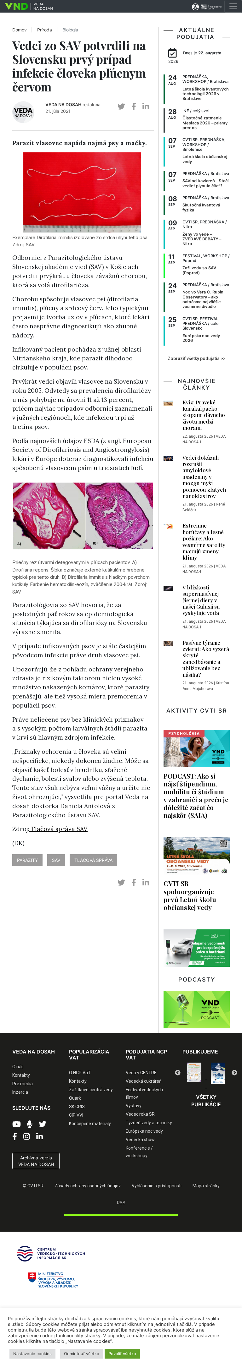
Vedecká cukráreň (144, 1081)
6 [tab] (206, 1088)
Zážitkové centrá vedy (91, 1089)
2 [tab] (196, 1079)
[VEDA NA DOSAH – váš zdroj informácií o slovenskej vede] (26, 6)
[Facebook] (14, 1136)
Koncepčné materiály (90, 1123)
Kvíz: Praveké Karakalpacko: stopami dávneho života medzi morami (203, 415)
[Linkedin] (39, 1136)
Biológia (70, 29)
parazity (27, 860)
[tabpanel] (194, 1073)
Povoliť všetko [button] (122, 1353)
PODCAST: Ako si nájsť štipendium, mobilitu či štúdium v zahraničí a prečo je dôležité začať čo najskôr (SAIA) (196, 795)
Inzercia (20, 1092)
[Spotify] (29, 1124)
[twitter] (121, 106)
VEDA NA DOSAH (63, 104)
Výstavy (133, 1105)
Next (234, 1073)
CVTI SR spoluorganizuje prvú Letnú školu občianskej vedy (190, 895)
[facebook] (133, 106)
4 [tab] (215, 1079)
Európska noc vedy (144, 1131)
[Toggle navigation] (233, 6)
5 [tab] (225, 1079)
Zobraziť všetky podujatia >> (197, 358)
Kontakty (21, 1075)
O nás (18, 1066)
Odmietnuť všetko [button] (81, 1353)
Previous (178, 1073)
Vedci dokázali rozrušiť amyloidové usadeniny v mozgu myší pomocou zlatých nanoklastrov (204, 476)
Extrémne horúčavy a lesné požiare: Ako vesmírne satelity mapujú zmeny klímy (203, 541)
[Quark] (218, 1073)
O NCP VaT (80, 1072)
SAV (56, 860)
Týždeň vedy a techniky (149, 1122)
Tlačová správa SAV (58, 829)
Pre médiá (22, 1083)
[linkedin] (145, 106)
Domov (19, 29)
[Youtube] (16, 1124)
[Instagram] (26, 1136)
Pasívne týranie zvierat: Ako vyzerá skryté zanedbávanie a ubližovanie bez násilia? (205, 658)
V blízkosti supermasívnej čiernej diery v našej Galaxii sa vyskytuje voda (201, 600)
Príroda (44, 29)
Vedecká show (140, 1139)
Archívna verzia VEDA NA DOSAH (36, 1161)
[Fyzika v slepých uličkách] (194, 1073)
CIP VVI (76, 1115)
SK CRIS (77, 1106)
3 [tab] (206, 1079)
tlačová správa (93, 860)
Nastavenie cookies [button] (32, 1353)
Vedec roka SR (140, 1114)
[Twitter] (42, 1124)
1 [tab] (187, 1079)
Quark (75, 1098)
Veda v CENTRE (141, 1072)
